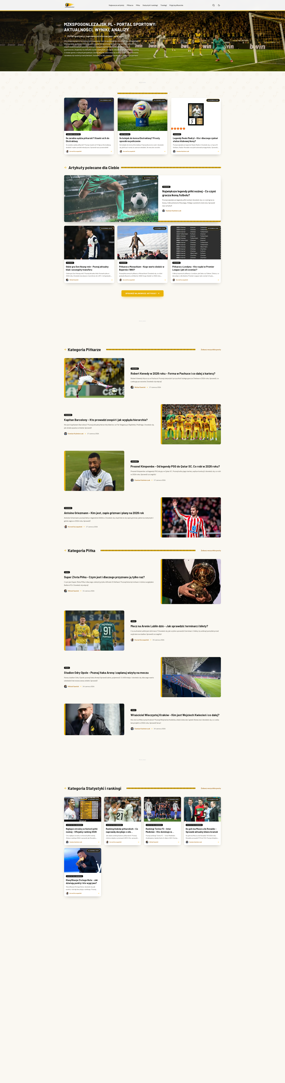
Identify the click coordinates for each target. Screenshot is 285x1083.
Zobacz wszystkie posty (211, 349)
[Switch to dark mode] (219, 5)
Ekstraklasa (125, 134)
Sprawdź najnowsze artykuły (141, 293)
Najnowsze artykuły (116, 5)
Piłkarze (130, 5)
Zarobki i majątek (73, 134)
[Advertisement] (142, 82)
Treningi (163, 5)
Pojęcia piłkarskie (176, 5)
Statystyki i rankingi (150, 5)
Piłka (138, 5)
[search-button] (213, 5)
